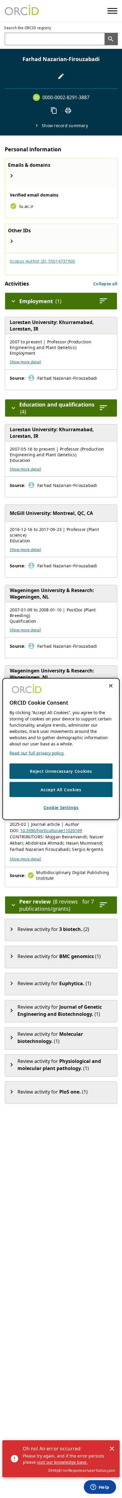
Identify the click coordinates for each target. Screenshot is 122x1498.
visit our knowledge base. (62, 1462)
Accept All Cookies (61, 789)
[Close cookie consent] (110, 685)
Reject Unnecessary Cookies (61, 771)
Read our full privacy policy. (36, 753)
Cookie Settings (61, 807)
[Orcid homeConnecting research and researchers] (22, 11)
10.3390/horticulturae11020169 (51, 830)
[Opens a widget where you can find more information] (100, 1487)
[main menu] (112, 11)
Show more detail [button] (25, 362)
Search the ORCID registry (27, 27)
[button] (105, 283)
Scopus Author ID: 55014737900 (42, 261)
